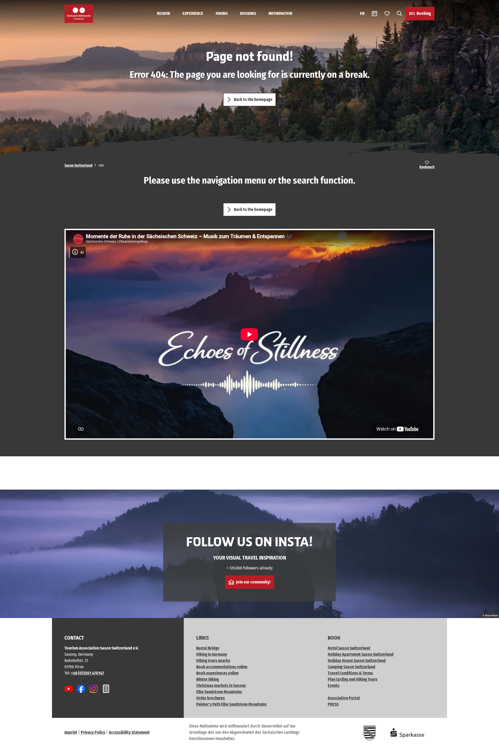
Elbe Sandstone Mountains (219, 691)
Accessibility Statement (129, 732)
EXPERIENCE (192, 13)
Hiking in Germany (211, 654)
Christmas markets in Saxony (221, 685)
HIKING (222, 13)
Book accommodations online (221, 666)
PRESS (333, 704)
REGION (163, 13)
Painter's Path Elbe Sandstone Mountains (231, 704)
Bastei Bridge (207, 648)
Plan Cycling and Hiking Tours (352, 679)
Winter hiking (207, 679)
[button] (486, 741)
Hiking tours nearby (213, 660)
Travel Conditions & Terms (350, 673)
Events (333, 685)
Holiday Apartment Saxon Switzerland (360, 654)
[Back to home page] (78, 13)
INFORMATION (280, 13)
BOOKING (248, 13)
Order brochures (210, 698)
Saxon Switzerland (78, 165)
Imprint (70, 732)
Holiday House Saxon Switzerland (357, 660)
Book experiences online (217, 673)
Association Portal (344, 698)
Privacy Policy (93, 732)
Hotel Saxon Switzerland (349, 648)
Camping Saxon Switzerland (351, 666)
